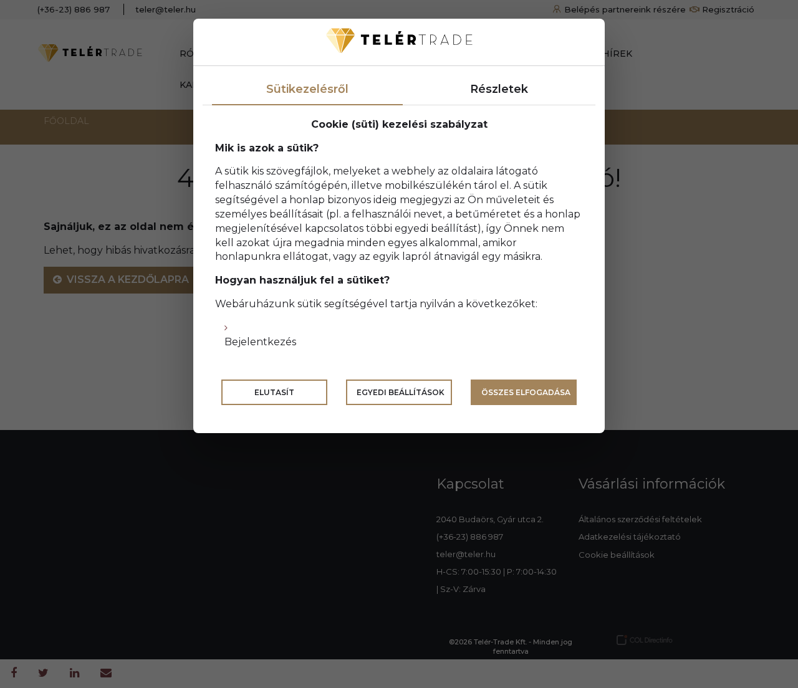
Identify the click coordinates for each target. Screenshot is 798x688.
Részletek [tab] (499, 89)
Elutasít (274, 392)
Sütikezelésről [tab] (307, 89)
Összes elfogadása (525, 392)
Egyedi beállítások (401, 392)
